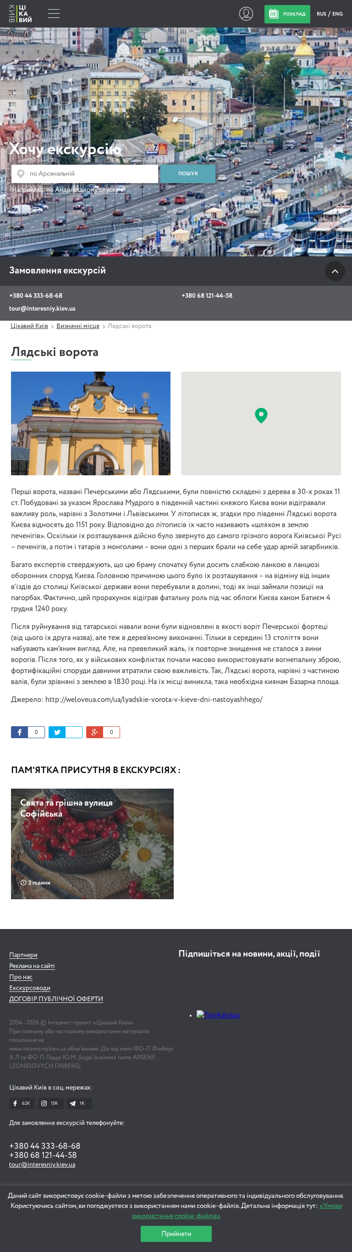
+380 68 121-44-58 (207, 296)
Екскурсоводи (29, 988)
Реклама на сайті (32, 966)
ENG (337, 14)
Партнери (23, 955)
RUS (322, 14)
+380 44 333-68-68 (35, 296)
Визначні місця (77, 326)
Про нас (21, 977)
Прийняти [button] (176, 1233)
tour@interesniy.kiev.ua (42, 309)
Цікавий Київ (29, 326)
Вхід (245, 14)
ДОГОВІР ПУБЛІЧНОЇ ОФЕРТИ (56, 999)
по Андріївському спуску (82, 190)
